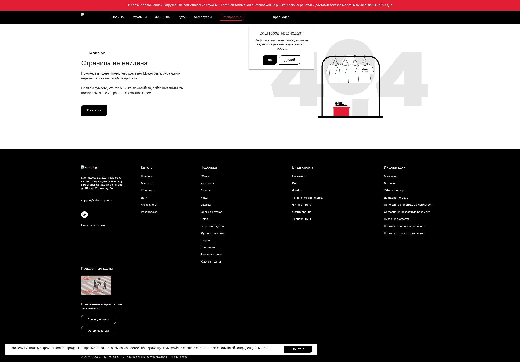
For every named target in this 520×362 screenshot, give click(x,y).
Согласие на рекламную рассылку (407, 211)
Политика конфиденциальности (405, 226)
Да (270, 60)
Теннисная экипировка (307, 197)
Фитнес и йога (301, 204)
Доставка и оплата (396, 197)
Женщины (162, 17)
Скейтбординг (301, 211)
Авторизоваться (98, 330)
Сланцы (206, 190)
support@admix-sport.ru (97, 200)
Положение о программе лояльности (408, 204)
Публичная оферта (396, 218)
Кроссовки (207, 183)
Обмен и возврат (395, 190)
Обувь (205, 176)
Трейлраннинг (301, 218)
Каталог (147, 167)
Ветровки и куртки (212, 226)
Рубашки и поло (211, 254)
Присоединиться (99, 319)
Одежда (206, 204)
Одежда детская (211, 211)
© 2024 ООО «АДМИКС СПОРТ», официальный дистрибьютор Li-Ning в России (134, 356)
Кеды (204, 197)
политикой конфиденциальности (243, 348)
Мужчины (140, 17)
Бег (294, 183)
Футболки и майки (213, 233)
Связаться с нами (93, 225)
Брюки (205, 218)
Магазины (390, 176)
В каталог (94, 110)
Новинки (118, 17)
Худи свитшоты (211, 261)
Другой (289, 60)
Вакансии (390, 183)
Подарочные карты (97, 268)
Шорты (205, 240)
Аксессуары (203, 17)
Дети (182, 17)
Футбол (297, 190)
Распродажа (232, 17)
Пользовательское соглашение (404, 233)
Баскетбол (299, 176)
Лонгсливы (208, 247)
